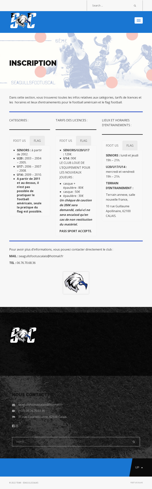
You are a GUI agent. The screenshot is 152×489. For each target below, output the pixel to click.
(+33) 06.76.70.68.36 (31, 411)
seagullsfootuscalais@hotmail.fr (40, 405)
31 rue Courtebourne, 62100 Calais (42, 417)
